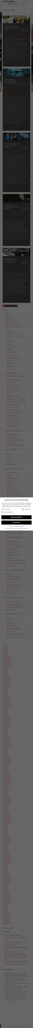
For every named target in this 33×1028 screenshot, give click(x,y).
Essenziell (7, 509)
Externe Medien (8, 512)
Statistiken (27, 509)
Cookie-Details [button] (8, 528)
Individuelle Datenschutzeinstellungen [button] (16, 526)
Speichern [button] (16, 522)
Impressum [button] (25, 528)
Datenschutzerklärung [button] (17, 528)
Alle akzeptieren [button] (16, 517)
